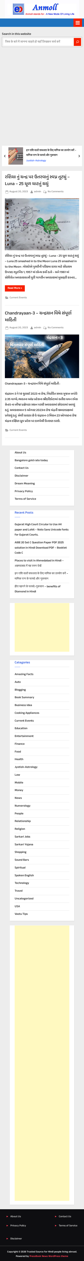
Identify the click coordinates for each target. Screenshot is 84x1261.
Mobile (19, 783)
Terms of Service (25, 499)
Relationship (23, 821)
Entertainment (24, 736)
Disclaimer (21, 476)
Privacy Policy (24, 491)
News (18, 798)
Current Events (18, 298)
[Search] (77, 42)
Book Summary (24, 697)
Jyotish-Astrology (36, 161)
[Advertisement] (42, 91)
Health (19, 759)
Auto (18, 682)
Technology (22, 883)
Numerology (22, 806)
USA (17, 906)
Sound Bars (22, 860)
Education (21, 728)
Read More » (16, 289)
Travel (19, 891)
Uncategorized (24, 899)
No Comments (55, 192)
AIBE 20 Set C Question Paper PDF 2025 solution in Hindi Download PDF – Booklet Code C (41, 547)
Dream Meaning (25, 483)
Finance (20, 744)
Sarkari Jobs (22, 837)
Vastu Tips (21, 914)
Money (19, 790)
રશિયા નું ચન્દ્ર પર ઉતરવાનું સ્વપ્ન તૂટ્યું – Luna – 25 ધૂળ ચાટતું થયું (37, 180)
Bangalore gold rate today (31, 460)
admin (37, 192)
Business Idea (23, 705)
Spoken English (24, 875)
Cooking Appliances (27, 713)
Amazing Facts (24, 674)
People (19, 813)
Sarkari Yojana (24, 844)
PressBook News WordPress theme (48, 1256)
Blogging (20, 690)
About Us (20, 452)
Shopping (20, 852)
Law (17, 775)
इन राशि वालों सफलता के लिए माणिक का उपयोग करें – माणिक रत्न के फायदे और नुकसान (51, 152)
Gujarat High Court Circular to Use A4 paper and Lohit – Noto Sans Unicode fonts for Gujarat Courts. (42, 529)
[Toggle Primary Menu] (77, 22)
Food (18, 752)
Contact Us (22, 468)
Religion (20, 829)
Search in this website (16, 34)
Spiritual (20, 868)
